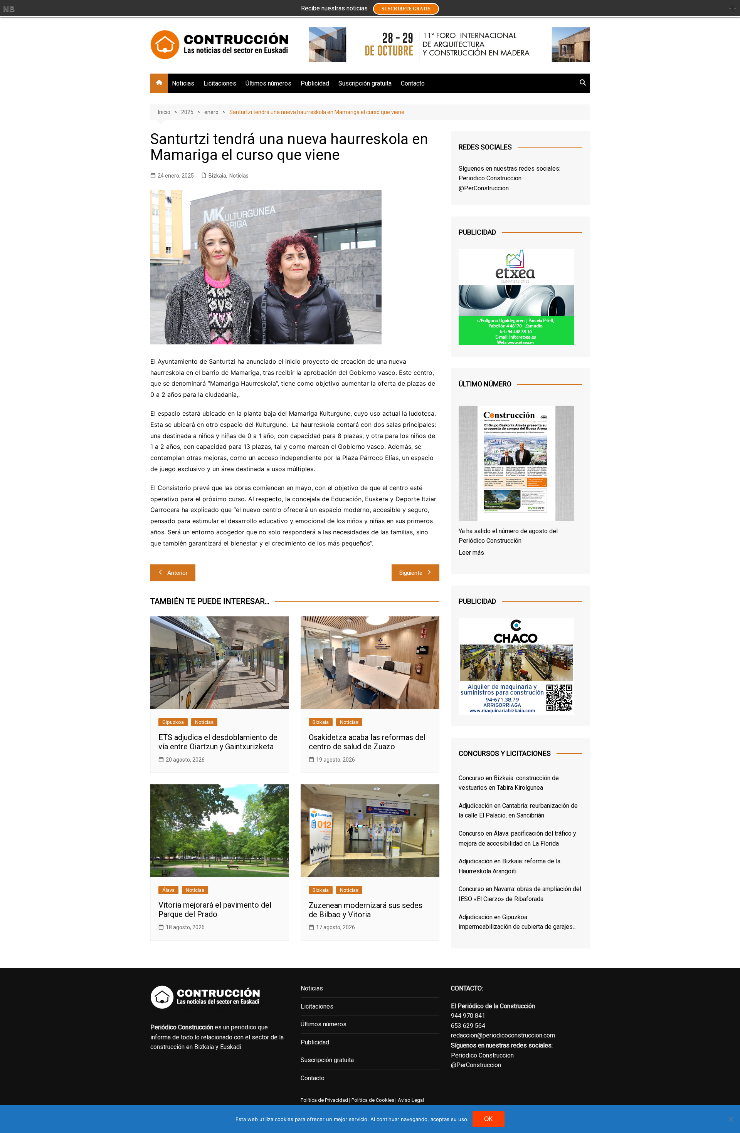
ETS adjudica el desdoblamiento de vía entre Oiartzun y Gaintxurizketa (218, 742)
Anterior (177, 572)
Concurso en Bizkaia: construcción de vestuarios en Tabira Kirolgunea (509, 783)
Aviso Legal (411, 1100)
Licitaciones (220, 83)
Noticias (183, 83)
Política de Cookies (372, 1100)
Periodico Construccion (490, 178)
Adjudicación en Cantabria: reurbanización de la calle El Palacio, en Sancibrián (518, 810)
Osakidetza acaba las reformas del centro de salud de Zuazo (367, 742)
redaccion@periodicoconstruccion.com (503, 1035)
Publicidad (315, 83)
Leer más (471, 552)
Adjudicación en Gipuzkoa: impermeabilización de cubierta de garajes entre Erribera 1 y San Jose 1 (516, 922)
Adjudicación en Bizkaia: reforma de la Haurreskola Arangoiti (509, 866)
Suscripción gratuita (365, 83)
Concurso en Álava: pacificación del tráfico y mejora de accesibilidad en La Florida (517, 838)
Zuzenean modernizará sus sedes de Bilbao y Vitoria (365, 910)
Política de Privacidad (324, 1100)
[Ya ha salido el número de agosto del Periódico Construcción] (516, 465)
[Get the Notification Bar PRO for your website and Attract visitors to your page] (9, 9)
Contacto (413, 83)
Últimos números (268, 83)
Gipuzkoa (173, 722)
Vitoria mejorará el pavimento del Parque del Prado (214, 909)
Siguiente (410, 572)
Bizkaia (217, 176)
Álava (168, 890)
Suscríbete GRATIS (406, 9)
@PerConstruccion (484, 188)
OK (488, 1119)
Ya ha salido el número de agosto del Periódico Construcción (508, 536)
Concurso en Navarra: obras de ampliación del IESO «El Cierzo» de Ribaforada (520, 894)
